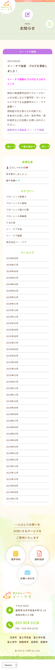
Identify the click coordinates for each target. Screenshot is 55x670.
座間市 (44, 642)
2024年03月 (12, 446)
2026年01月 (12, 303)
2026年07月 (12, 264)
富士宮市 (12, 642)
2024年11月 (12, 394)
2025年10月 (12, 323)
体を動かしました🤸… (17, 173)
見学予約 (16, 559)
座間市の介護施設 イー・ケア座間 (25, 130)
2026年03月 (12, 290)
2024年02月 (12, 453)
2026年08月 (12, 258)
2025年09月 (12, 329)
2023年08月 (12, 492)
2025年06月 (12, 349)
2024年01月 (12, 459)
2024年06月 (12, 427)
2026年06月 (12, 271)
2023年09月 (12, 485)
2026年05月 (12, 277)
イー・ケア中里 (14, 229)
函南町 (34, 642)
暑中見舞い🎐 (13, 180)
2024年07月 (12, 420)
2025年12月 (12, 310)
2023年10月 (12, 479)
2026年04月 (12, 284)
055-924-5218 (27, 622)
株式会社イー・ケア (16, 242)
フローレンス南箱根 (16, 216)
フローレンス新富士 (16, 196)
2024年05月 (12, 433)
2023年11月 (12, 472)
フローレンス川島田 (16, 203)
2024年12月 (12, 388)
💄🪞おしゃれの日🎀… (18, 167)
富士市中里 (39, 637)
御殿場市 (24, 642)
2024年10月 (12, 401)
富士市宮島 (25, 637)
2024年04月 (12, 440)
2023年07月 (12, 498)
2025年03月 (12, 368)
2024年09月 (12, 407)
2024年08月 (12, 414)
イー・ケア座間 (14, 235)
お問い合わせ (27, 578)
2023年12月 (12, 466)
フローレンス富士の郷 (17, 209)
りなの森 (10, 222)
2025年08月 (12, 336)
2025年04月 (12, 362)
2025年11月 (12, 316)
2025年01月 (12, 381)
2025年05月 (12, 355)
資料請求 (39, 559)
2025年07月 (12, 342)
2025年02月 (12, 375)
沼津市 (13, 637)
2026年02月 (12, 297)
